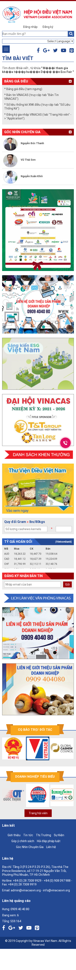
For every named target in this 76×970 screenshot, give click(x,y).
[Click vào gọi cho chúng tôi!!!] (65, 443)
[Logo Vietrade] (28, 748)
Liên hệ (51, 847)
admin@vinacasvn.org (26, 890)
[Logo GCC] (53, 748)
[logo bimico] (28, 795)
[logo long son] (53, 795)
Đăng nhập (30, 27)
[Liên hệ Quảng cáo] (38, 304)
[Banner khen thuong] (38, 454)
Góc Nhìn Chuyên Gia (29, 847)
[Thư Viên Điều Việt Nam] (38, 489)
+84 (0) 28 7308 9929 (27, 880)
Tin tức (28, 835)
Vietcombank (63, 541)
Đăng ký (47, 27)
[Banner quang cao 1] (38, 633)
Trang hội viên (38, 813)
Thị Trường (43, 835)
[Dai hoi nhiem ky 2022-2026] (38, 420)
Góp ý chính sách (22, 841)
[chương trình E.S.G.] (38, 364)
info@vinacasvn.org (56, 890)
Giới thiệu (14, 835)
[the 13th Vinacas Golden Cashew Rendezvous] (38, 230)
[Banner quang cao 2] (38, 689)
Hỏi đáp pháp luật (48, 841)
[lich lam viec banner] (38, 598)
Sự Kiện (59, 835)
